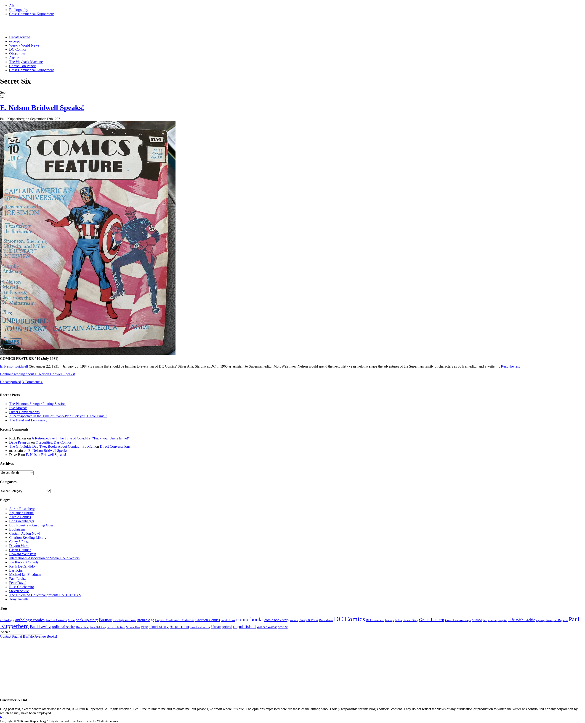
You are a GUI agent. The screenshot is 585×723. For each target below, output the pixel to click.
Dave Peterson (19, 442)
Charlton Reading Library (27, 537)
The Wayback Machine (26, 62)
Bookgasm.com (124, 620)
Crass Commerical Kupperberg (31, 14)
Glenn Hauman (20, 550)
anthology (7, 620)
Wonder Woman (267, 627)
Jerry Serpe (490, 620)
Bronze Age (145, 620)
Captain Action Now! (24, 533)
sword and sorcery (200, 627)
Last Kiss (16, 570)
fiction (398, 620)
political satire (63, 627)
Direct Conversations (24, 412)
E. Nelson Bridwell (14, 366)
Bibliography (18, 10)
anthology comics (30, 620)
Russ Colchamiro (21, 587)
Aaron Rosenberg (22, 509)
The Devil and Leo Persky (28, 420)
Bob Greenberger (21, 521)
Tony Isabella (19, 599)
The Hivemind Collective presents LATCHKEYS (45, 595)
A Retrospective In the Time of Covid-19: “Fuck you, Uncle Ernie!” (58, 416)
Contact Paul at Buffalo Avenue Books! (28, 636)
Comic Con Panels (22, 66)
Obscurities (17, 53)
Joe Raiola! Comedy (24, 562)
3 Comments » (32, 382)
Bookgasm (17, 529)
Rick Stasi (82, 627)
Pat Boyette (560, 620)
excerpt (14, 41)
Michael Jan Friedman (25, 574)
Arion (71, 620)
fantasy (389, 620)
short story (159, 626)
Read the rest (510, 366)
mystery (540, 620)
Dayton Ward (19, 546)
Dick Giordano (375, 620)
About (13, 6)
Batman (105, 619)
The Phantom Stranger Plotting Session (37, 404)
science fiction (116, 627)
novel (549, 620)
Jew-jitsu (502, 620)
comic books (249, 619)
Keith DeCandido (22, 566)
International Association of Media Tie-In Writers (44, 558)
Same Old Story (98, 627)
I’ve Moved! (18, 408)
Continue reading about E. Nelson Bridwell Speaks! (37, 374)
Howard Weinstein (22, 554)
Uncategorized (19, 37)
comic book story (276, 620)
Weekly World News (24, 45)
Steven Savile (19, 591)
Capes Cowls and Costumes (174, 620)
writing (283, 627)
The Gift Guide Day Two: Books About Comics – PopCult (51, 446)
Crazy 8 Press (19, 542)
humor (477, 620)
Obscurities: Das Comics (53, 442)
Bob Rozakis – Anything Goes (31, 525)
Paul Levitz (17, 579)
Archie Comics (20, 517)
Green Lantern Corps (458, 620)
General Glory (410, 620)
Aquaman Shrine (21, 513)
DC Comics (17, 49)
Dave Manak (326, 620)
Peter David (17, 583)
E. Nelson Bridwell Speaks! (42, 107)
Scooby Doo (133, 627)
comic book (228, 620)
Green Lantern (431, 619)
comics (294, 620)
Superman (179, 626)
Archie (14, 58)
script (144, 627)
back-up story (87, 620)
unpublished (244, 626)
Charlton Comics (207, 620)
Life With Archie (521, 620)
